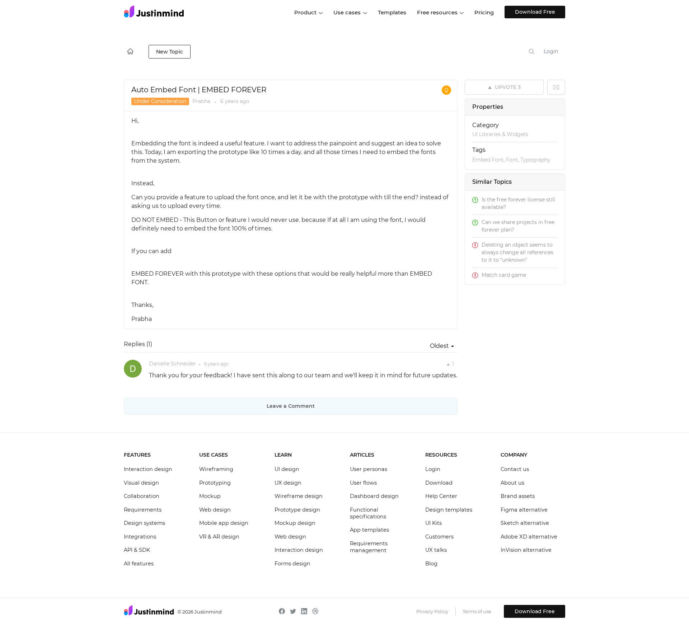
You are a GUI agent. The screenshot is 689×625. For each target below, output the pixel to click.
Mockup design (295, 523)
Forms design (292, 563)
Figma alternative (524, 510)
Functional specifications (368, 513)
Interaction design (148, 469)
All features (139, 563)
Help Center (441, 496)
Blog (431, 563)
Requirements (142, 510)
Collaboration (141, 496)
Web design (215, 510)
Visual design (141, 483)
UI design (287, 469)
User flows (363, 483)
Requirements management (369, 547)
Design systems (144, 523)
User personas (368, 469)
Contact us (515, 469)
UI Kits (433, 523)
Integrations (140, 536)
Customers (439, 536)
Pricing (484, 12)
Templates (392, 12)
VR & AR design (219, 536)
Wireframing (216, 469)
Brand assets (518, 496)
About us (512, 483)
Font (512, 160)
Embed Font (487, 160)
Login (551, 51)
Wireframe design (299, 496)
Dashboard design (374, 496)
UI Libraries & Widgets (500, 134)
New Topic (169, 51)
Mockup (210, 496)
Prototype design (297, 510)
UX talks (436, 550)
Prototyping (215, 483)
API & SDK (137, 550)
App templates (369, 530)
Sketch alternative (525, 523)
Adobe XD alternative (529, 536)
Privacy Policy (432, 611)
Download (439, 483)
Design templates (448, 510)
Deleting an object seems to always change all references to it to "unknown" (517, 252)
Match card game (504, 275)
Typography (535, 160)
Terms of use (477, 611)
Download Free (535, 12)
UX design (288, 483)
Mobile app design (223, 523)
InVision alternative (526, 550)
